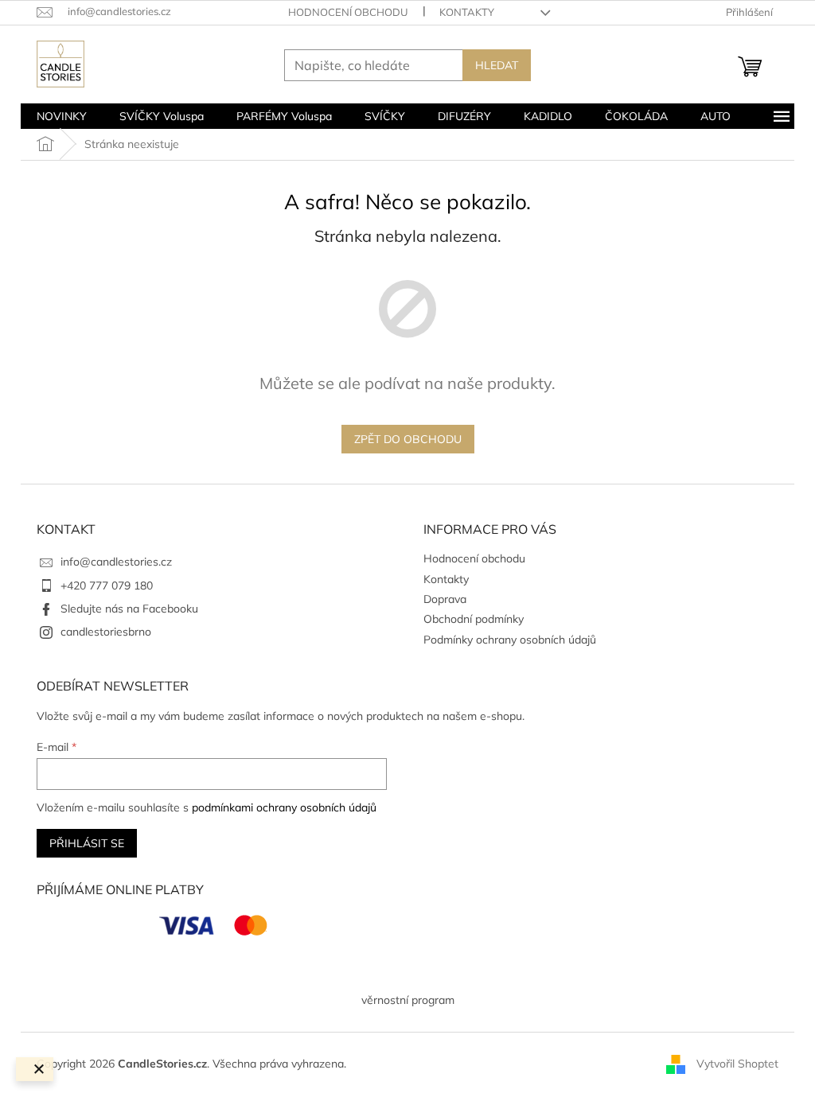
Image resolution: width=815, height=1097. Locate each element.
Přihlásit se (86, 843)
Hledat (496, 65)
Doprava (444, 599)
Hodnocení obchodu (348, 12)
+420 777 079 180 (106, 585)
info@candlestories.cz (116, 561)
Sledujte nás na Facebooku (129, 608)
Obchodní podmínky (473, 619)
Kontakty (466, 12)
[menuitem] (62, 116)
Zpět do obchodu (408, 439)
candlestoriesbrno (105, 631)
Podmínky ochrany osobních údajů (509, 639)
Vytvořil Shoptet (737, 1063)
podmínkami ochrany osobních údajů (284, 807)
